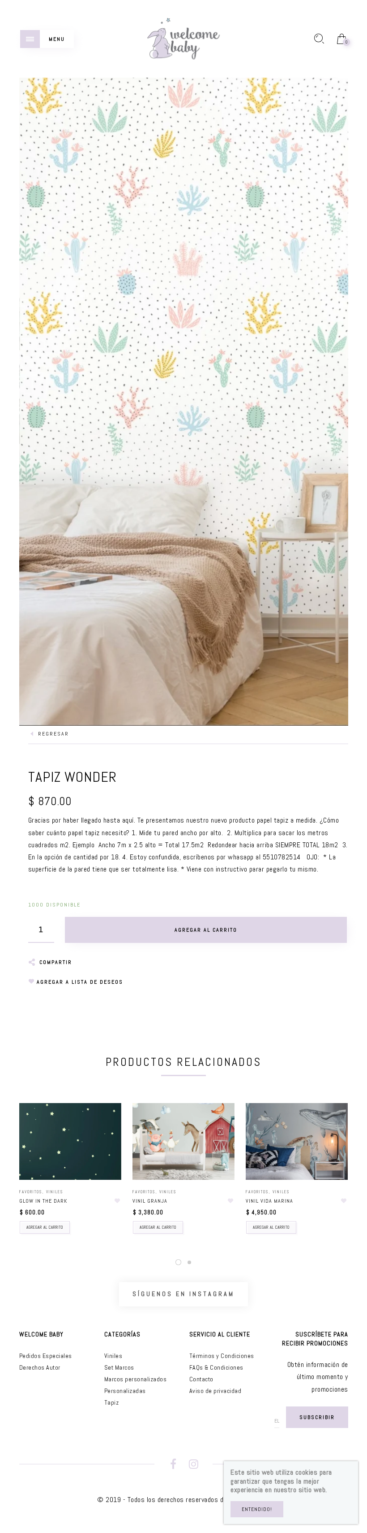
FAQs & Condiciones (216, 1367)
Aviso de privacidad (215, 1391)
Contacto (201, 1379)
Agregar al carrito (44, 1227)
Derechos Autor (39, 1367)
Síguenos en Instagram (183, 1294)
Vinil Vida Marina (269, 1200)
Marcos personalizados (135, 1379)
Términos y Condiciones (221, 1356)
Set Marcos (119, 1367)
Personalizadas (125, 1391)
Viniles (54, 1192)
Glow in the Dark (43, 1200)
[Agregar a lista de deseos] (117, 1200)
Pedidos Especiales (45, 1356)
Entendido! (257, 1509)
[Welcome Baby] (183, 38)
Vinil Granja (149, 1200)
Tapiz (111, 1402)
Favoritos (30, 1192)
